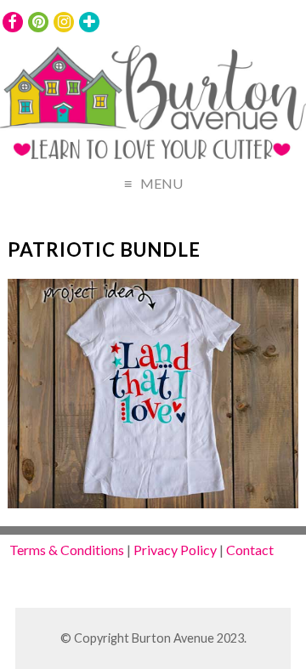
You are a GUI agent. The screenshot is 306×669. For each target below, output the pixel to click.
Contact (250, 549)
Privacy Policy (175, 549)
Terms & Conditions (66, 549)
